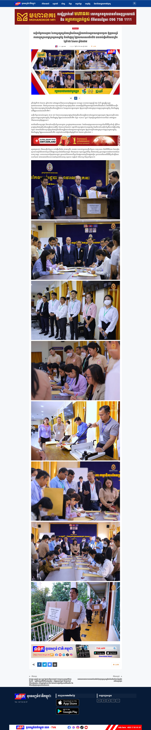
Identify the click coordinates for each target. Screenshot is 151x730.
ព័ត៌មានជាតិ (45, 3)
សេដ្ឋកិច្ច (87, 3)
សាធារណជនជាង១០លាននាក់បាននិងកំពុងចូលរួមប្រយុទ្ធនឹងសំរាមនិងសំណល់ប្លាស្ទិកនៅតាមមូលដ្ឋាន (100, 680)
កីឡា (70, 3)
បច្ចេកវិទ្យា (78, 3)
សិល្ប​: (63, 3)
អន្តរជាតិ (55, 3)
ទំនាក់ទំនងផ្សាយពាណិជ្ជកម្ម (102, 3)
